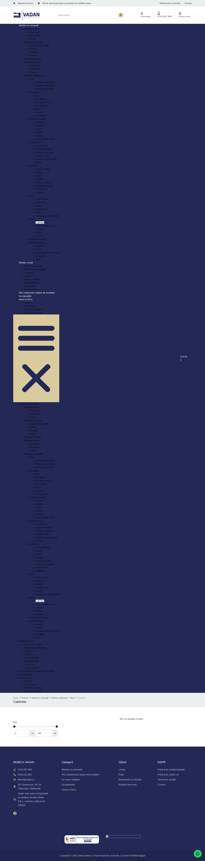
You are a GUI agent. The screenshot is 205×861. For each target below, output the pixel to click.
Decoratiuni (30, 306)
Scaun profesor (31, 289)
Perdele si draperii (33, 309)
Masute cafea (42, 156)
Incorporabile (25, 296)
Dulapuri (40, 122)
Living (33, 39)
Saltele (39, 172)
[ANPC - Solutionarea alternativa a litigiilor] (81, 839)
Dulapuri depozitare (45, 82)
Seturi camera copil (45, 139)
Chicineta (34, 32)
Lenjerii (27, 303)
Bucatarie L (41, 99)
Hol (31, 196)
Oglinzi (39, 206)
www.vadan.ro (85, 855)
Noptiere (40, 125)
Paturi (38, 129)
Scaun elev (29, 286)
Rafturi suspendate (45, 89)
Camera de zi (36, 142)
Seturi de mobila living (46, 159)
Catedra (28, 276)
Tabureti (39, 246)
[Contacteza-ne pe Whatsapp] (198, 854)
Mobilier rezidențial (59, 698)
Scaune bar (41, 115)
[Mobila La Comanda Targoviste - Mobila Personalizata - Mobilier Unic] (26, 15)
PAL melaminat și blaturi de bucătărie (37, 293)
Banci (38, 259)
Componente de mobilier (47, 252)
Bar (37, 95)
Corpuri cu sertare (44, 152)
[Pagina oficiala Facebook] (15, 813)
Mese (38, 109)
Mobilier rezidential (33, 75)
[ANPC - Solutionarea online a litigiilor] (123, 839)
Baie (32, 79)
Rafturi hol (41, 202)
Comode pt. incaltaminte (47, 216)
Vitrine (33, 55)
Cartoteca (29, 272)
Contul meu (185, 16)
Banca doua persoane (35, 269)
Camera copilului (38, 119)
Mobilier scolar (26, 262)
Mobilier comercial (33, 42)
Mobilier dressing (32, 59)
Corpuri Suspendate (39, 45)
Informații (146, 16)
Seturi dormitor (43, 169)
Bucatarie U (41, 105)
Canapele (40, 256)
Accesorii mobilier (33, 313)
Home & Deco (26, 299)
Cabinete (40, 192)
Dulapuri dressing (44, 186)
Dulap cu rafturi (31, 279)
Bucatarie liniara (43, 102)
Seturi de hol (42, 199)
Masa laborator (31, 282)
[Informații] (142, 13)
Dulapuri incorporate (45, 85)
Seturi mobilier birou (45, 226)
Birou (32, 219)
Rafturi (33, 49)
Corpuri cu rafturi (44, 149)
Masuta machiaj (43, 182)
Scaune (39, 112)
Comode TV (41, 145)
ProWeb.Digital (137, 855)
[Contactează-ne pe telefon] (158, 13)
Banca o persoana (33, 266)
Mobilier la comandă (28, 25)
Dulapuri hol (41, 209)
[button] (36, 358)
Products (25, 698)
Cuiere (39, 212)
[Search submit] (120, 15)
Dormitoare (35, 35)
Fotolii (38, 249)
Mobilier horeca (31, 29)
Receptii (34, 52)
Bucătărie (34, 92)
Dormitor (34, 166)
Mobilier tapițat (37, 242)
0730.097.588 (164, 16)
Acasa (15, 698)
